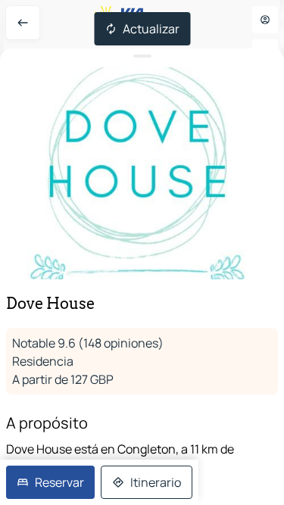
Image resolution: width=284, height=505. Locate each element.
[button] (142, 173)
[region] (142, 173)
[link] (50, 482)
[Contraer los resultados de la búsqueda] (142, 56)
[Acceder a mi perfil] (265, 19)
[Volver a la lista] (22, 22)
